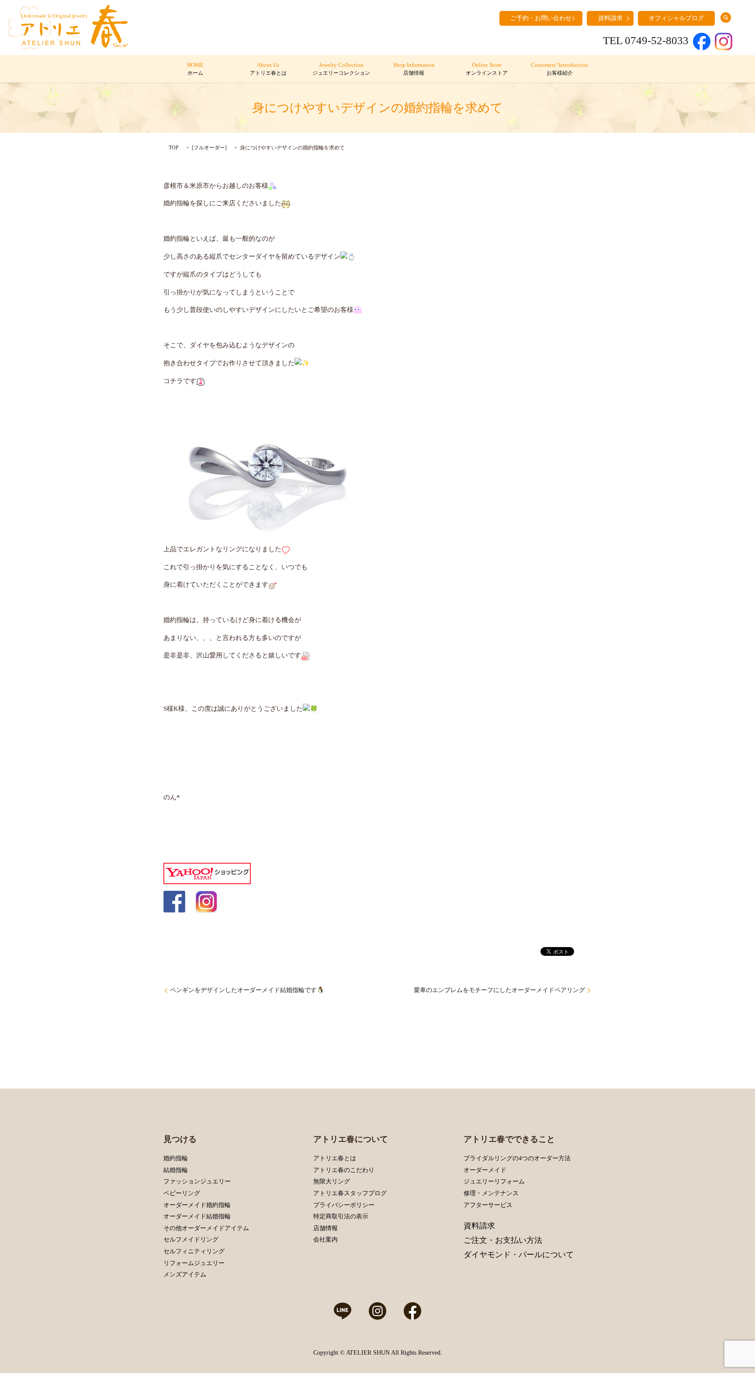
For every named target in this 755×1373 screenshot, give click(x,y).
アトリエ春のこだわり (343, 1170)
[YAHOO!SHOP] (207, 872)
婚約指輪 (175, 1158)
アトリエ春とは (334, 1158)
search (725, 17)
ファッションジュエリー (197, 1181)
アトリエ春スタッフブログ (350, 1193)
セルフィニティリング (194, 1251)
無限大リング (331, 1181)
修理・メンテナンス (491, 1193)
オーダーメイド (485, 1170)
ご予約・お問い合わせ (540, 18)
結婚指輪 (175, 1170)
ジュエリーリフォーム (494, 1181)
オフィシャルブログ (676, 18)
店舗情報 (325, 1228)
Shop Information (414, 69)
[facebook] (174, 901)
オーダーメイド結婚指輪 (197, 1216)
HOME (195, 69)
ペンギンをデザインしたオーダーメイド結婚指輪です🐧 (247, 990)
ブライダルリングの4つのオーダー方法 (517, 1158)
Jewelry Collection (341, 69)
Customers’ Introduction (559, 69)
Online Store (487, 69)
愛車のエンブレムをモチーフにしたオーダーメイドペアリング (499, 990)
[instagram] (206, 901)
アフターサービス (488, 1205)
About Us (268, 69)
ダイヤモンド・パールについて (519, 1254)
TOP (174, 148)
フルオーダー (209, 148)
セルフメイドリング (190, 1239)
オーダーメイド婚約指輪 (197, 1205)
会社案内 (325, 1239)
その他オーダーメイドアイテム (206, 1228)
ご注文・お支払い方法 (503, 1240)
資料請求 (610, 18)
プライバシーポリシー (343, 1205)
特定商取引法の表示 (340, 1216)
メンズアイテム (184, 1274)
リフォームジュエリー (194, 1263)
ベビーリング (181, 1193)
